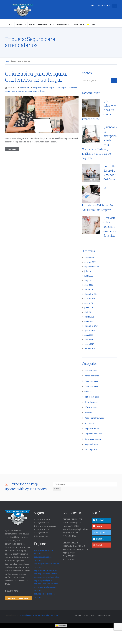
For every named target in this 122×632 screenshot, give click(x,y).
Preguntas (42, 24)
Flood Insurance (91, 381)
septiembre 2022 (91, 266)
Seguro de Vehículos (93, 433)
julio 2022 (88, 271)
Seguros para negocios (46, 526)
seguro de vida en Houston (45, 570)
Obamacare (89, 423)
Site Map (77, 615)
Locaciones (62, 24)
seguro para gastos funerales (46, 577)
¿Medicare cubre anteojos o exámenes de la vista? (110, 226)
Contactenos (78, 24)
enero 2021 (89, 321)
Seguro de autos (43, 519)
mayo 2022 (88, 280)
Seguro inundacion (92, 439)
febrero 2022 (89, 289)
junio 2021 (88, 307)
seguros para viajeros (43, 580)
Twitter (99, 526)
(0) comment (24, 88)
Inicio (10, 24)
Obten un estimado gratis (18, 598)
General (87, 391)
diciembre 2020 (90, 326)
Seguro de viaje (43, 532)
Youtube (100, 545)
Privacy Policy (89, 615)
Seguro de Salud (91, 428)
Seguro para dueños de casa (35, 91)
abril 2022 (88, 285)
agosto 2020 (89, 330)
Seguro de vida (42, 529)
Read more (12, 149)
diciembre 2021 (90, 294)
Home (7, 61)
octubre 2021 (90, 298)
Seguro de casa (54, 88)
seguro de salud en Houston (46, 583)
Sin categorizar (90, 449)
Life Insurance (90, 407)
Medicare (88, 412)
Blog (52, 24)
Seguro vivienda (91, 444)
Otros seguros (42, 536)
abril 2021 (88, 312)
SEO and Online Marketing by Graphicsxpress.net (39, 615)
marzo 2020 (89, 344)
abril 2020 (88, 339)
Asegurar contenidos (40, 88)
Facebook (100, 520)
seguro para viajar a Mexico (45, 573)
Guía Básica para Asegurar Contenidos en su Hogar (36, 76)
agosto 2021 (89, 303)
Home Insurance (91, 402)
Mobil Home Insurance (94, 418)
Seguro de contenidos (69, 88)
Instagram (100, 532)
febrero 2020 (89, 348)
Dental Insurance (91, 375)
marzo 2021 (89, 316)
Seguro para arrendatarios (14, 91)
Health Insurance (91, 396)
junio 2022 (88, 275)
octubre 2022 (90, 262)
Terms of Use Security (105, 615)
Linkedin (100, 538)
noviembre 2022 (91, 257)
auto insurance (90, 370)
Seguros (20, 24)
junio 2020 (88, 335)
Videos (32, 24)
